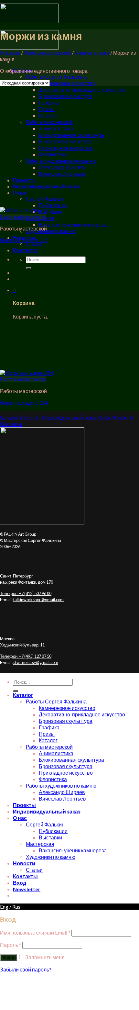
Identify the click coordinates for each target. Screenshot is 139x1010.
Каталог (48, 115)
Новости (24, 863)
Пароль (10, 945)
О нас (20, 192)
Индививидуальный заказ (46, 186)
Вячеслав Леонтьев (62, 174)
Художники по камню (50, 231)
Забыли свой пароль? (25, 969)
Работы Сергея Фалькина (56, 76)
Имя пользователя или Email (35, 932)
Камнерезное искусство (67, 83)
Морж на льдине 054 (24, 402)
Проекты (24, 180)
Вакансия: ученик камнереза (73, 224)
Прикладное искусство (66, 148)
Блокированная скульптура (71, 135)
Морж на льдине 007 (24, 240)
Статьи (34, 244)
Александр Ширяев (62, 167)
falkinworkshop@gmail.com (38, 599)
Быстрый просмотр (23, 217)
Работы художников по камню (61, 161)
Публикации (53, 205)
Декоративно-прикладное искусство (82, 89)
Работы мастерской (49, 122)
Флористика (53, 154)
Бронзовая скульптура (65, 96)
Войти (8, 957)
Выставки (50, 837)
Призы (47, 109)
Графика (49, 102)
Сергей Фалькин (45, 199)
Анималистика (56, 128)
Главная (10, 53)
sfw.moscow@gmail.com (35, 662)
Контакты (25, 250)
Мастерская (40, 844)
